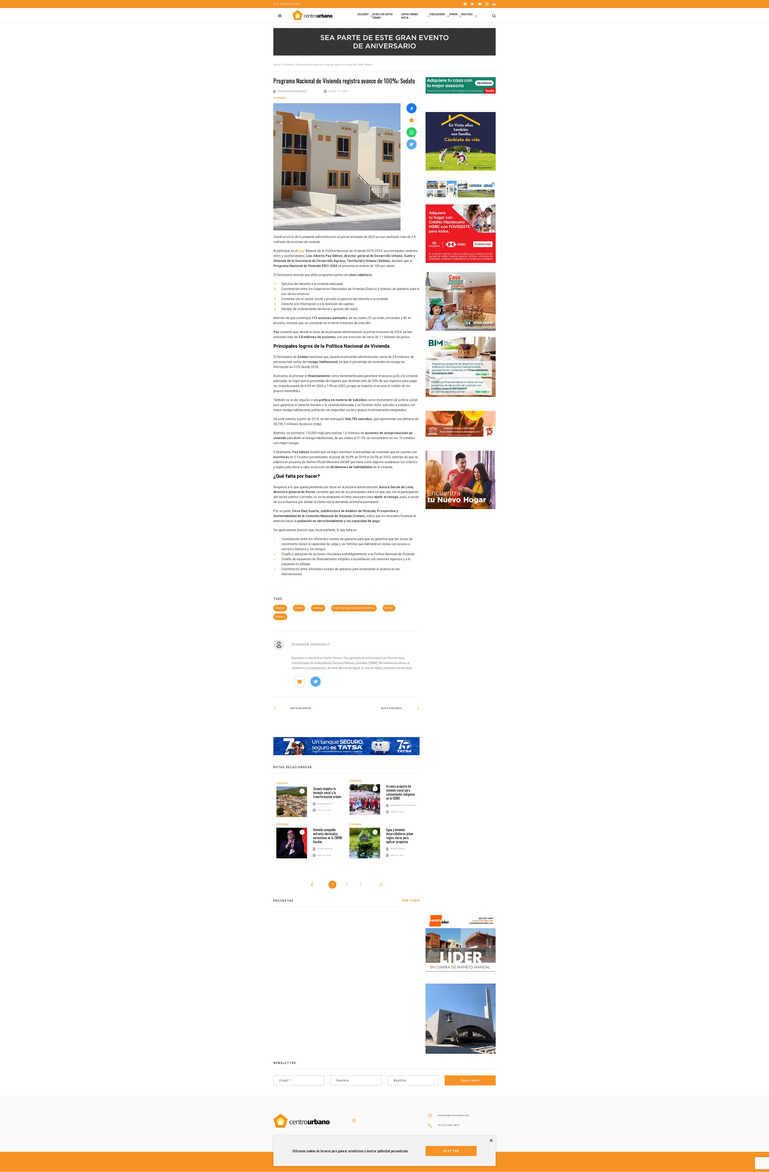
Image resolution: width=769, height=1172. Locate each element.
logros (318, 608)
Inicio (276, 65)
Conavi (280, 608)
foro (301, 251)
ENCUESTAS (283, 900)
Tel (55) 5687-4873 (448, 1125)
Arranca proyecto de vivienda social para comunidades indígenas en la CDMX (400, 792)
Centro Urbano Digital (409, 15)
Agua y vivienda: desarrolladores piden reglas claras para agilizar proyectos (399, 835)
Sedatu (280, 617)
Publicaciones (437, 14)
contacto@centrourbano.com (453, 1115)
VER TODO (411, 900)
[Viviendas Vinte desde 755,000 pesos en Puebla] (309, 722)
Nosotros (467, 14)
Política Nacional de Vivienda (354, 608)
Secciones (362, 14)
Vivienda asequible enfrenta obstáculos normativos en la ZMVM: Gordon (327, 835)
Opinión (453, 14)
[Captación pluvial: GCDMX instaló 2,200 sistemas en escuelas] (383, 721)
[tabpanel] (346, 823)
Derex (299, 608)
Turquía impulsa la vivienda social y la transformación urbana (327, 792)
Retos (389, 608)
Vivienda (288, 65)
